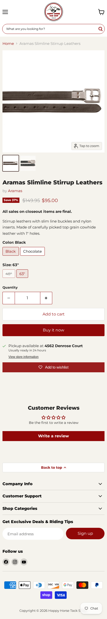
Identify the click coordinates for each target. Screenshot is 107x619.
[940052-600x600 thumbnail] (28, 163)
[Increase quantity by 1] (46, 298)
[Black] (11, 256)
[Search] (101, 29)
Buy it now (53, 330)
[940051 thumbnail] (11, 163)
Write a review (53, 436)
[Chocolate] (33, 256)
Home (8, 43)
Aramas (15, 190)
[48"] (9, 279)
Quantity (10, 287)
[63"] (23, 279)
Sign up (85, 533)
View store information (23, 357)
